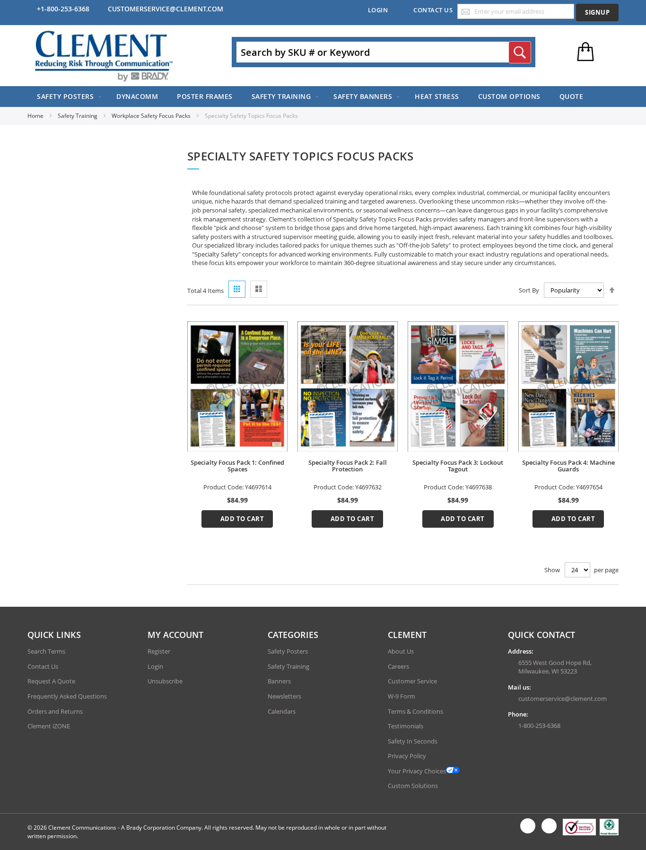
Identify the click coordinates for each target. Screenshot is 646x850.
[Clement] (104, 55)
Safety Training (78, 116)
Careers (398, 666)
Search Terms (46, 651)
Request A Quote (51, 681)
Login (378, 10)
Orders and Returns (55, 711)
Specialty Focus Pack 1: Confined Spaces (237, 465)
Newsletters (284, 696)
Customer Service (412, 681)
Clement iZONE (48, 726)
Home (36, 116)
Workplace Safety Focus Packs (152, 116)
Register (159, 651)
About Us (401, 651)
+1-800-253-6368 (63, 8)
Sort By (529, 290)
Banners (279, 681)
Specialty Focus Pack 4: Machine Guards (568, 465)
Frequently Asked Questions (67, 696)
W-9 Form (401, 696)
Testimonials (405, 726)
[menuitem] (67, 96)
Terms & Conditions (415, 711)
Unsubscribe (165, 681)
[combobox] (383, 52)
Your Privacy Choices (417, 771)
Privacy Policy (407, 756)
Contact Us (433, 10)
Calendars (282, 711)
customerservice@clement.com (165, 8)
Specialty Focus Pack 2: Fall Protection (347, 465)
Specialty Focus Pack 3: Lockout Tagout (457, 465)
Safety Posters (288, 651)
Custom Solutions (413, 785)
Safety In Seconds (412, 741)
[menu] (323, 96)
